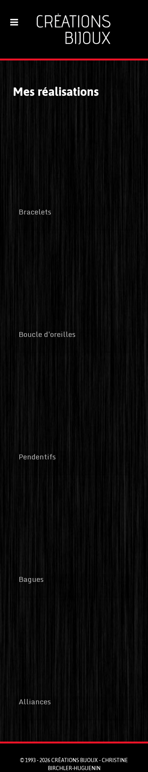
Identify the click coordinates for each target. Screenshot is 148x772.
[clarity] (74, 29)
